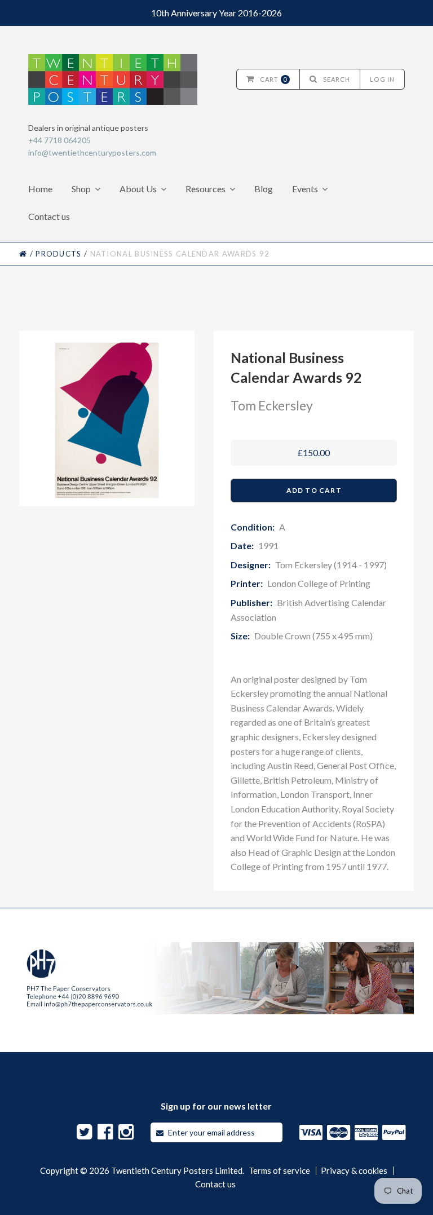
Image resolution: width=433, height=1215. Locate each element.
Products (58, 253)
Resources (205, 188)
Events (305, 188)
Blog (263, 188)
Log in (382, 79)
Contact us (49, 216)
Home (40, 188)
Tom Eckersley (272, 405)
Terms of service (279, 1171)
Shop (81, 188)
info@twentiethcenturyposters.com (92, 152)
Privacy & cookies (354, 1171)
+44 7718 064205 (59, 140)
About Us (138, 188)
